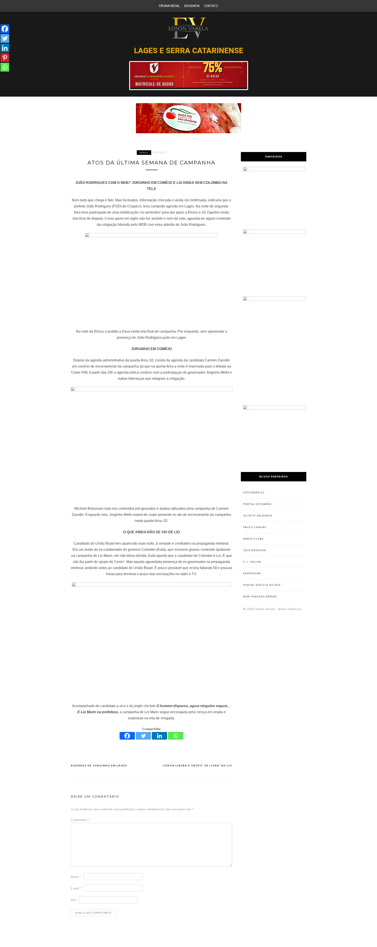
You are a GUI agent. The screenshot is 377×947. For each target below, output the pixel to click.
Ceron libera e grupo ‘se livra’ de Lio (197, 765)
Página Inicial (169, 6)
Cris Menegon (254, 550)
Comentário (80, 820)
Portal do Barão (257, 504)
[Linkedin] (159, 736)
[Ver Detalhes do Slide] (188, 86)
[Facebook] (127, 736)
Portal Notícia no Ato (262, 584)
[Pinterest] (4, 57)
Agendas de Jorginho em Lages (99, 765)
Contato (211, 6)
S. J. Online (252, 561)
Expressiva (252, 573)
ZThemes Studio (272, 613)
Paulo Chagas (254, 527)
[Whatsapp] (175, 736)
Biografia (192, 6)
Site (73, 900)
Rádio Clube (253, 538)
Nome (76, 877)
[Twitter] (143, 736)
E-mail (76, 888)
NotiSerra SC (254, 492)
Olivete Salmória (257, 515)
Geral (144, 152)
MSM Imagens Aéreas (260, 596)
